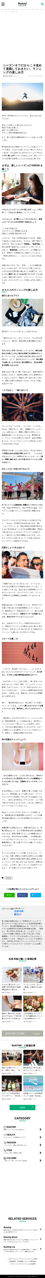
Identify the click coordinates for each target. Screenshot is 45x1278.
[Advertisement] (22, 38)
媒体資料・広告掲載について (19, 1261)
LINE (10, 895)
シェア (23, 895)
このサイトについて (13, 1259)
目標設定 (8, 878)
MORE (37, 1034)
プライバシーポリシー (18, 1264)
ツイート (36, 895)
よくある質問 (31, 1264)
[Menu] (3, 4)
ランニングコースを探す (30, 1259)
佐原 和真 (19, 911)
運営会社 (33, 1261)
